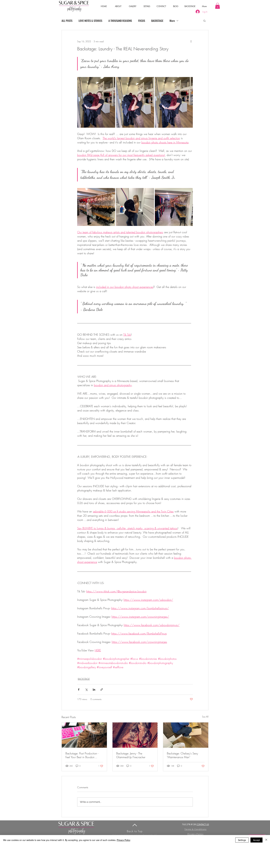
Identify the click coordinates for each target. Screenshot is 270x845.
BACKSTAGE (157, 20)
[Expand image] (96, 102)
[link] (217, 6)
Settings (242, 840)
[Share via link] (101, 689)
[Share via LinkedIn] (93, 689)
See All (205, 716)
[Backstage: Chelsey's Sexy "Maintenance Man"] (185, 735)
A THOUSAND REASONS (120, 20)
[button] (118, 6)
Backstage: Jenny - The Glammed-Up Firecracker (130, 755)
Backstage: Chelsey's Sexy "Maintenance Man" (182, 755)
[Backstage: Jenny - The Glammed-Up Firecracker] (135, 735)
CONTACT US (202, 824)
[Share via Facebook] (78, 689)
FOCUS (141, 20)
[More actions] (191, 41)
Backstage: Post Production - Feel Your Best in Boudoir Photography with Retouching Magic (82, 755)
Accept (256, 840)
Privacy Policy (123, 840)
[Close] (266, 840)
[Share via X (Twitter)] (86, 689)
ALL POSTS (67, 20)
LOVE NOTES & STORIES (90, 20)
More (172, 20)
